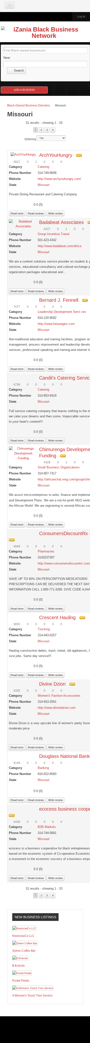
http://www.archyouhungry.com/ (59, 179)
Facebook (60, 90)
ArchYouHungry (55, 155)
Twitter (72, 90)
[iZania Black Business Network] (44, 33)
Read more (17, 213)
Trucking (44, 629)
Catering (43, 167)
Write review (55, 213)
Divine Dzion (52, 684)
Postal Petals (20, 980)
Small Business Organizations (59, 467)
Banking (43, 768)
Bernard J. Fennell (58, 300)
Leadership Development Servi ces (62, 312)
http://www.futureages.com (56, 324)
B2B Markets (47, 827)
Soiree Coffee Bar (24, 950)
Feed (84, 90)
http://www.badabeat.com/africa (59, 246)
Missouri (43, 185)
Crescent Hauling (57, 617)
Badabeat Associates (61, 222)
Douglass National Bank (64, 756)
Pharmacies (46, 551)
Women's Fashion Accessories (59, 695)
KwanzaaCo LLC (23, 936)
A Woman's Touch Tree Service (32, 995)
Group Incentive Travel (53, 234)
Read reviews (36, 213)
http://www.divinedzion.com (57, 707)
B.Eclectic (18, 965)
